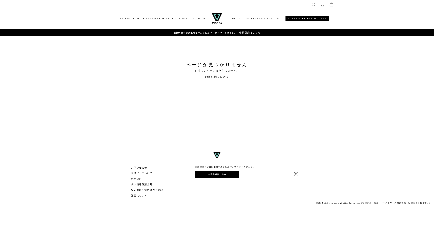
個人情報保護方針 (141, 184)
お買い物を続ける (217, 76)
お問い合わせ (139, 167)
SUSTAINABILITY (261, 18)
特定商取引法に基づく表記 (147, 190)
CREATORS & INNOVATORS (165, 18)
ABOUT (235, 18)
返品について (139, 195)
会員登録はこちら (217, 174)
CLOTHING (127, 18)
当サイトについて (141, 173)
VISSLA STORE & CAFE (307, 18)
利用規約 (136, 179)
